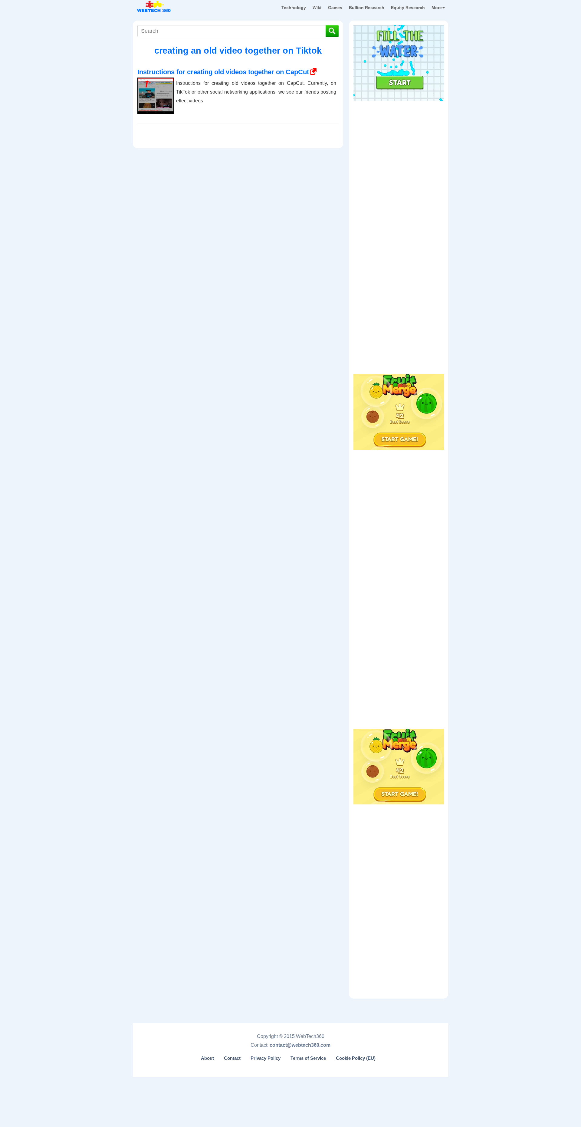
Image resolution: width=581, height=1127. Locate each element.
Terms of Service (308, 1058)
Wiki (317, 7)
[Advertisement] (398, 142)
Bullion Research (366, 7)
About (207, 1058)
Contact (232, 1058)
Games (335, 7)
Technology (293, 7)
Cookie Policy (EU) (356, 1058)
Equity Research (408, 7)
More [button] (437, 7)
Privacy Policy (266, 1058)
